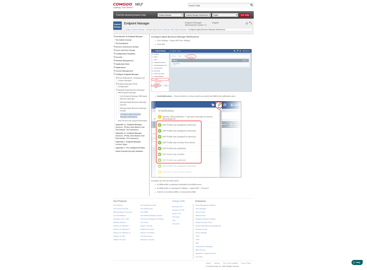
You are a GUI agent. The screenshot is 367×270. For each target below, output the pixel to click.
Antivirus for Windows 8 (121, 229)
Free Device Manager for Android (151, 219)
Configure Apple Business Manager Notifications (130, 115)
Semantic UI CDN (178, 210)
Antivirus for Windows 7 (121, 226)
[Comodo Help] (128, 8)
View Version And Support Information (132, 121)
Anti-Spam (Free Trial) (121, 219)
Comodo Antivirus (146, 236)
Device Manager (201, 233)
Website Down (201, 215)
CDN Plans (176, 217)
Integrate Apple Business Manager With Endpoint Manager (166, 29)
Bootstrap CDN (177, 206)
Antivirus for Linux (119, 239)
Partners (217, 263)
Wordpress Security (147, 239)
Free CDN (175, 224)
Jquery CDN (176, 213)
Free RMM (144, 212)
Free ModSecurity (146, 208)
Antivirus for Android (147, 233)
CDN (173, 220)
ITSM (197, 236)
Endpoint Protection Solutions (206, 219)
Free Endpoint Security (148, 205)
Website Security (201, 229)
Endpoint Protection (147, 229)
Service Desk (200, 212)
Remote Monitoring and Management (208, 226)
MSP (197, 243)
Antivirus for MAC (119, 236)
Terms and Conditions (230, 263)
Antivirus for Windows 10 (121, 233)
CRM (197, 239)
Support (208, 263)
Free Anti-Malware (119, 215)
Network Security (146, 226)
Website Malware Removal (122, 212)
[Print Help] (247, 23)
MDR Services (201, 250)
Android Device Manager (204, 246)
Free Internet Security (120, 208)
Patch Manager (201, 208)
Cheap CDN (178, 201)
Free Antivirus (118, 205)
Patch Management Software (206, 205)
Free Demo (144, 222)
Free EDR (199, 257)
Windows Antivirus (119, 222)
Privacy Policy (246, 263)
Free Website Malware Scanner (151, 215)
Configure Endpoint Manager (135, 29)
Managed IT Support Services (206, 253)
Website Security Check (204, 222)
